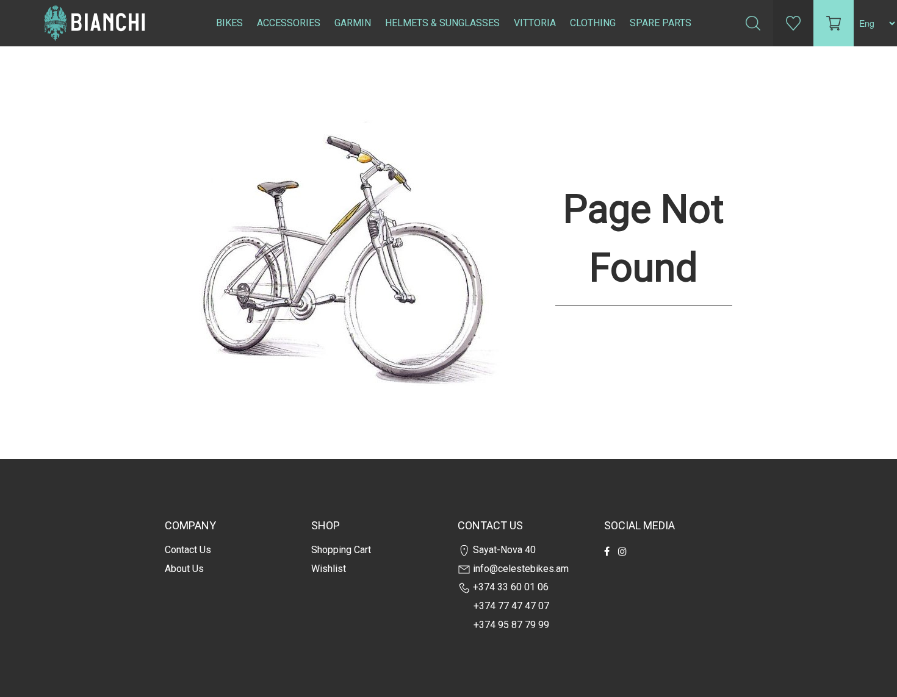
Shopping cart (341, 550)
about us (184, 568)
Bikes (229, 23)
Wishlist (328, 568)
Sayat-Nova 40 (503, 550)
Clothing (593, 23)
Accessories (288, 23)
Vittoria (535, 23)
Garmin (352, 23)
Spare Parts (660, 23)
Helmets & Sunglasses (442, 23)
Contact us (188, 550)
